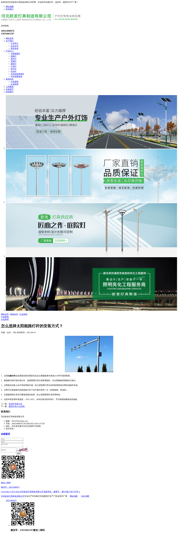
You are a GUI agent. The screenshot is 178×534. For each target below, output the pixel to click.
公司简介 (14, 43)
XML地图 (85, 496)
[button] (22, 450)
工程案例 (10, 87)
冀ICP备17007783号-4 (71, 492)
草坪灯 (13, 69)
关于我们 (10, 41)
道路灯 (13, 56)
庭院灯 (13, 64)
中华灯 (13, 66)
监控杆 (13, 71)
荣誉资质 (14, 48)
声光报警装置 (16, 76)
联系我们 (10, 9)
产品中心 (10, 51)
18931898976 (11, 500)
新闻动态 (10, 79)
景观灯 (13, 61)
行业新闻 (14, 82)
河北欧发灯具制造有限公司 (12, 496)
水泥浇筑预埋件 (17, 74)
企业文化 (14, 46)
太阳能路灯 (15, 54)
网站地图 (10, 7)
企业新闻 (14, 84)
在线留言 (10, 89)
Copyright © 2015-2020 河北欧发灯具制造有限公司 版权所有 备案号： (31, 492)
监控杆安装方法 (15, 404)
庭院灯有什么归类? (17, 406)
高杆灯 (13, 59)
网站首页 (10, 38)
